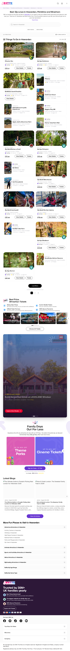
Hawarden (26, 8)
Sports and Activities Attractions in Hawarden (18, 552)
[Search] (58, 3)
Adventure (33, 8)
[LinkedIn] (10, 621)
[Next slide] (63, 451)
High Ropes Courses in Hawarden (14, 535)
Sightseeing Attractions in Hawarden (15, 562)
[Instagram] (21, 621)
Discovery (7, 632)
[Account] (62, 3)
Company (7, 638)
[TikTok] (15, 621)
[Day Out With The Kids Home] (7, 3)
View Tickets (30, 29)
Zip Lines (39, 8)
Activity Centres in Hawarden (13, 530)
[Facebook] (4, 621)
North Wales (6, 8)
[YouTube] (26, 621)
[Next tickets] (68, 318)
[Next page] (38, 293)
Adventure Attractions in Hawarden (15, 527)
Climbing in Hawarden (11, 532)
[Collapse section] (64, 527)
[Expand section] (64, 547)
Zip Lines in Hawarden (11, 542)
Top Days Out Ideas (10, 626)
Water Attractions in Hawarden (14, 557)
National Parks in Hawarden (12, 537)
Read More (35, 20)
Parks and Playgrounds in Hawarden (15, 540)
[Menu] (67, 3)
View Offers (39, 29)
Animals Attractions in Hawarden (14, 547)
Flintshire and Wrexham (16, 8)
